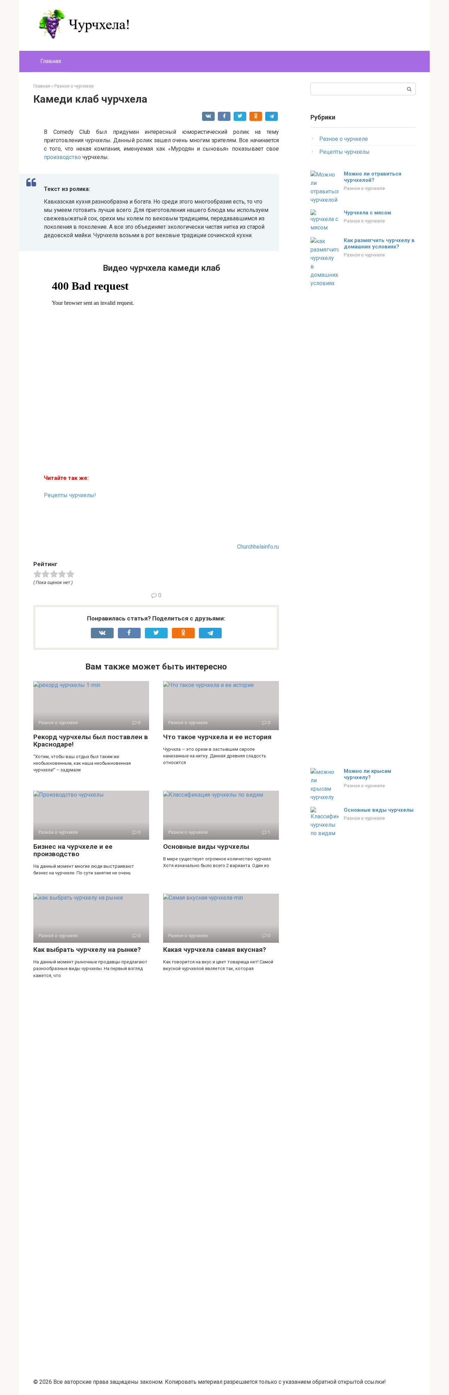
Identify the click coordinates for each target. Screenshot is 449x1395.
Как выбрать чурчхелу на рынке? (87, 950)
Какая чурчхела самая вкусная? (214, 950)
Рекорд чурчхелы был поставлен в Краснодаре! (90, 740)
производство (62, 157)
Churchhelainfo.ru (258, 546)
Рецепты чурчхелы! (70, 495)
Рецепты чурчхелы (344, 152)
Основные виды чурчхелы (206, 847)
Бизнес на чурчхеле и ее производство (73, 850)
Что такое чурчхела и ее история (217, 737)
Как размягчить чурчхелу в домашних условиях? (379, 243)
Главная (50, 61)
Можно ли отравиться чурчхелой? (372, 177)
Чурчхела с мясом (367, 212)
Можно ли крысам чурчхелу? (367, 774)
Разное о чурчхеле (343, 139)
